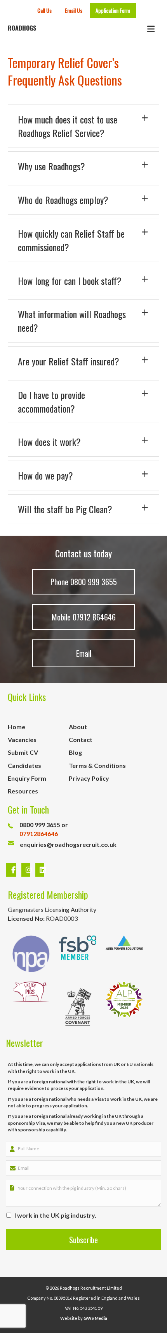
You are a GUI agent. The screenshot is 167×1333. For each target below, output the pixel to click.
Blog (75, 752)
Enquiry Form (27, 778)
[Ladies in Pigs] (31, 1007)
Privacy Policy (89, 778)
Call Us (44, 10)
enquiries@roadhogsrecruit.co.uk (68, 844)
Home (16, 726)
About (78, 726)
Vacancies (22, 739)
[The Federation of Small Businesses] (77, 954)
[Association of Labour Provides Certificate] (124, 1007)
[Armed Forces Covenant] (77, 1007)
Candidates (24, 765)
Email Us (73, 10)
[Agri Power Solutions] (124, 954)
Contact (80, 739)
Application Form (113, 10)
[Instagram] (26, 870)
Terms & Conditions (97, 765)
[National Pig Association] (31, 954)
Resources (23, 791)
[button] (83, 126)
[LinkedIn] (37, 870)
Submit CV (23, 752)
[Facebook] (12, 870)
